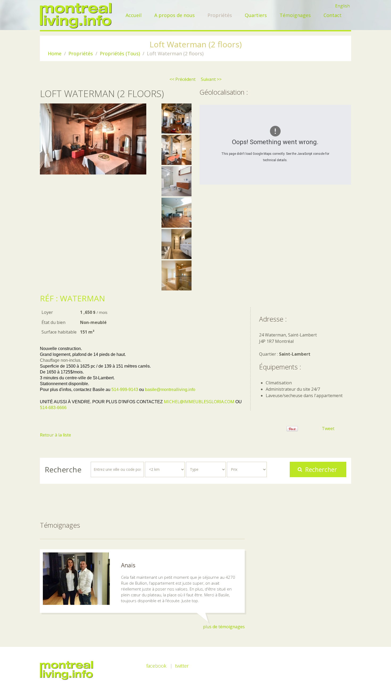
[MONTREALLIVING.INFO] (76, 15)
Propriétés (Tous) (120, 53)
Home (54, 53)
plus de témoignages (224, 627)
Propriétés (80, 53)
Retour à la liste (55, 435)
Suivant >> (211, 79)
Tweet (328, 428)
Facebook (156, 666)
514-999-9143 (124, 389)
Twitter (182, 666)
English (342, 6)
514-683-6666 (53, 407)
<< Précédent (182, 79)
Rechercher (321, 469)
